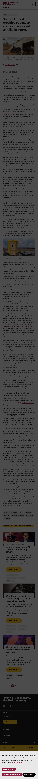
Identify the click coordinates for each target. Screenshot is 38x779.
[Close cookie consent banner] (34, 756)
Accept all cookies (8, 769)
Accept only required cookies (12, 774)
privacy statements (18, 762)
